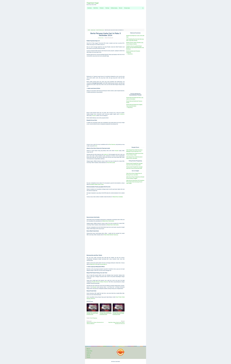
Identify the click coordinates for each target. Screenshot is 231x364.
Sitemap (88, 355)
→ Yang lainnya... (129, 53)
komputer (94, 115)
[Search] (142, 8)
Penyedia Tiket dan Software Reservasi (100, 281)
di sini (96, 145)
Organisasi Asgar (93, 3)
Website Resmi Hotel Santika (108, 221)
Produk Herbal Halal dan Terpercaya (111, 234)
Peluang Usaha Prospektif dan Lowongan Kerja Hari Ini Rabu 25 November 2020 (118, 313)
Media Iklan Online (94, 264)
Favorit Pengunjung (93, 318)
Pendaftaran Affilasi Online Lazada (96, 184)
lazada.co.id (106, 154)
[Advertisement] (115, 19)
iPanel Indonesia (112, 144)
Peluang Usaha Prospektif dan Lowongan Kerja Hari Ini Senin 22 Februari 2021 (92, 313)
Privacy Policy (89, 350)
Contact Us (89, 353)
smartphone (122, 114)
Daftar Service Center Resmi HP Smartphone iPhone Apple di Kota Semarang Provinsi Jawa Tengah (135, 182)
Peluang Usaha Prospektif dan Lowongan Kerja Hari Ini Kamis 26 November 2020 (105, 313)
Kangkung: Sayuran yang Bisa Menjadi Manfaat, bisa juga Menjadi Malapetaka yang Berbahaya (135, 47)
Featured (88, 357)
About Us (88, 348)
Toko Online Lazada (111, 162)
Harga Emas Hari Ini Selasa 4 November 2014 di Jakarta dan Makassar (95, 322)
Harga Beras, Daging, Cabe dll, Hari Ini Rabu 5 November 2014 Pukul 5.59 (116, 322)
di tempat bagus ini (103, 264)
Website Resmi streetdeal (118, 196)
